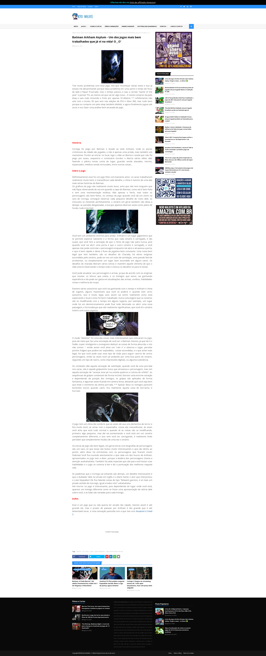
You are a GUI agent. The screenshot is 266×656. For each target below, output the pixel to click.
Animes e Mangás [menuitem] (128, 26)
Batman (79, 551)
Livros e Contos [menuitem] (177, 26)
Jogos (91, 551)
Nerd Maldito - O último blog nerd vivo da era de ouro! (99, 653)
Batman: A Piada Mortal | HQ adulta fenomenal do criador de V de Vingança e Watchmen (84, 583)
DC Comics (85, 551)
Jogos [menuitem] (83, 26)
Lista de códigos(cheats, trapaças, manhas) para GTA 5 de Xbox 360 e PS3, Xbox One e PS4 (178, 611)
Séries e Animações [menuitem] (112, 26)
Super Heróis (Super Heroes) (89, 33)
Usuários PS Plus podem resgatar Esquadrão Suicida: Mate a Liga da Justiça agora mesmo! (112, 583)
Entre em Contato (188, 653)
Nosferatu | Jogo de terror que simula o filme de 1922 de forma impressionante (96, 616)
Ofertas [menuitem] (163, 26)
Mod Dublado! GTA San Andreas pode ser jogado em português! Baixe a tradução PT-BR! (179, 90)
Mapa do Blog (81, 6)
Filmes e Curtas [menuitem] (96, 26)
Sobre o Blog (177, 653)
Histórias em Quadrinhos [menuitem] (147, 26)
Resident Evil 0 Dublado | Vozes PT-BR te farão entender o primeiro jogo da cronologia (179, 150)
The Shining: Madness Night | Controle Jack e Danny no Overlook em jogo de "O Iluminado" (96, 626)
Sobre (96, 6)
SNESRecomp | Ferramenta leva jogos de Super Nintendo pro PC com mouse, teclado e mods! (179, 170)
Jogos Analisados (100, 551)
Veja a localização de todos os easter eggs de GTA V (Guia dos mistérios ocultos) (178, 630)
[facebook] (181, 6)
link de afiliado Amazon (142, 2)
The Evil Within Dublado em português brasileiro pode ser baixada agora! (178, 109)
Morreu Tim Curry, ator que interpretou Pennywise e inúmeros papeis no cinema (96, 607)
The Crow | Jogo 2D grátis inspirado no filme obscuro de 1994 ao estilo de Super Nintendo (179, 160)
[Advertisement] (112, 123)
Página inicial (76, 33)
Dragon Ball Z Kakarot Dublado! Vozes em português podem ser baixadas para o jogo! (179, 119)
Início (73, 6)
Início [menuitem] (76, 26)
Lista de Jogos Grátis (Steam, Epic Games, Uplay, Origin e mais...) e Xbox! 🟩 (179, 80)
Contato (90, 6)
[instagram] (187, 6)
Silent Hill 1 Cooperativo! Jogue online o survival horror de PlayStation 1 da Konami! (179, 139)
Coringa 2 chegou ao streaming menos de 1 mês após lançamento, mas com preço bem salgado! (139, 584)
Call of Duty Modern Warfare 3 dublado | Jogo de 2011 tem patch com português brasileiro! (179, 100)
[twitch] (191, 6)
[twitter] (184, 6)
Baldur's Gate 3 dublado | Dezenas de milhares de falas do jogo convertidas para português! (178, 129)
